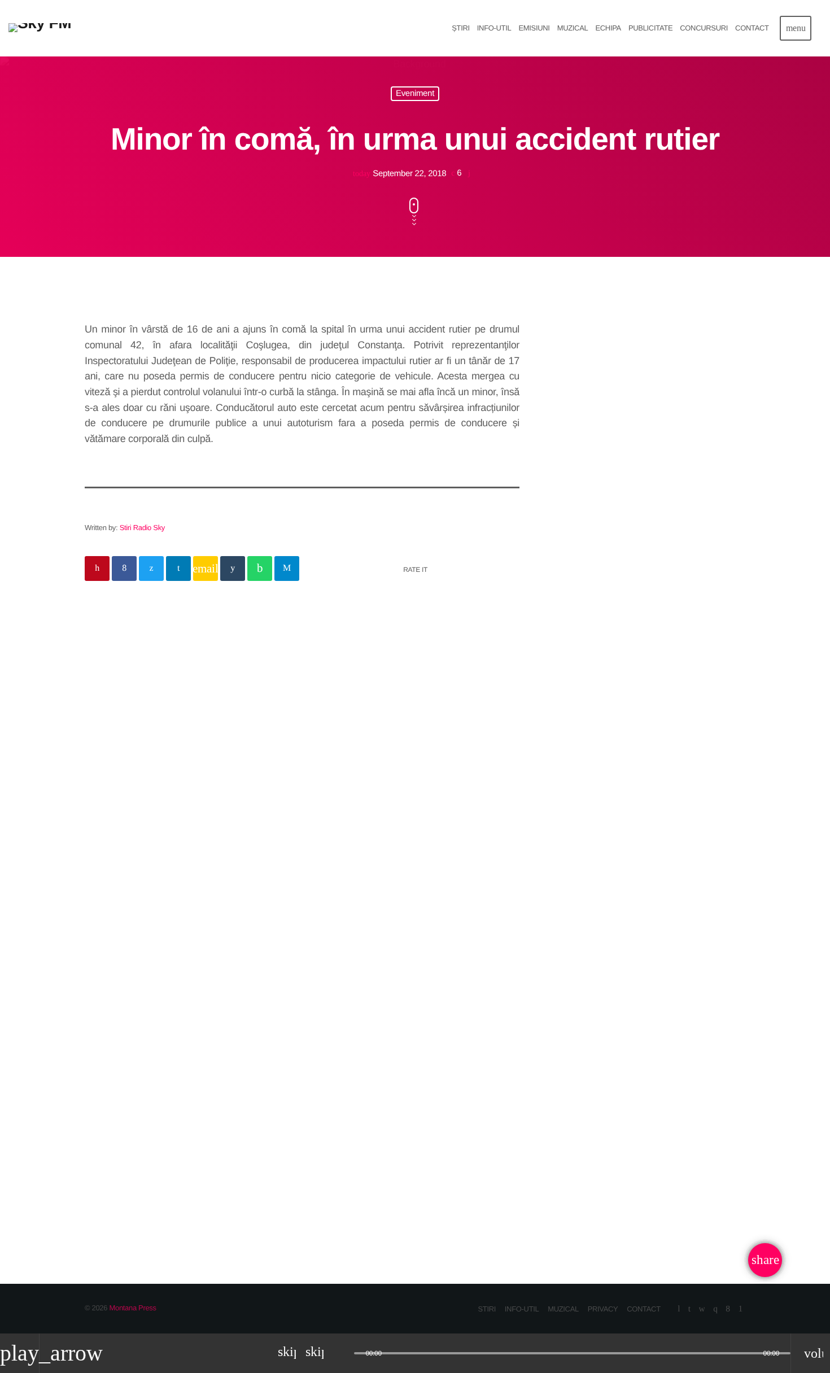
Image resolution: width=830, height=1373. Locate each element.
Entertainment (585, 390)
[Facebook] (727, 1309)
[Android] (740, 1309)
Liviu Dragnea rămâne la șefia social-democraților (296, 720)
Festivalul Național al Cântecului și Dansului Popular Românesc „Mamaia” (412, 1123)
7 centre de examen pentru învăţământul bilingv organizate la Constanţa (632, 574)
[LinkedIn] (689, 1309)
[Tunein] (679, 1309)
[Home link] (39, 28)
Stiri (109, 1085)
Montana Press (132, 1308)
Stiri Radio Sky (142, 527)
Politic (128, 696)
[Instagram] (715, 1309)
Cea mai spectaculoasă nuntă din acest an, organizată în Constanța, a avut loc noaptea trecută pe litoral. (645, 517)
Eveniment (415, 94)
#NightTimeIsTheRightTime (642, 413)
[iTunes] (702, 1309)
